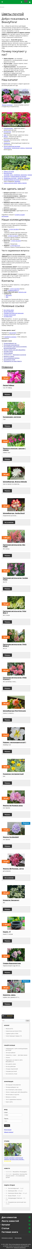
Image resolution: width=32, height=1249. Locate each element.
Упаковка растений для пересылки (14, 313)
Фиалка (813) (9, 1028)
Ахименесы (7, 143)
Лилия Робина (8, 385)
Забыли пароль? (8, 1132)
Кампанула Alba (12, 1191)
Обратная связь (18, 1238)
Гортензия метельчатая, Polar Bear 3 (14, 612)
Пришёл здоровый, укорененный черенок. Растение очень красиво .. (14, 1158)
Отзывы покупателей (10, 315)
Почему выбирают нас (12, 1087)
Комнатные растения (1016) (13, 1031)
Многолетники (8, 173)
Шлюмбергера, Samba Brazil (14, 513)
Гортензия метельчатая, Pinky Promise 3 (15, 678)
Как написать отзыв (11, 1074)
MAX (7, 297)
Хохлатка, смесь (9, 995)
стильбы (7, 175)
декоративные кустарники (18, 176)
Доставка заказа (22, 1055)
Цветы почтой (13, 14)
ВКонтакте (9, 295)
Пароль (6, 1118)
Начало (2, 7)
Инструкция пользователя (13, 1085)
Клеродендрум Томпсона (15, 1198)
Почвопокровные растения (11, 179)
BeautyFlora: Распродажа (20, 1171)
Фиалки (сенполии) (7, 105)
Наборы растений (9, 171)
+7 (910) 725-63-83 (16, 240)
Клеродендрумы (8, 128)
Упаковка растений (11, 1071)
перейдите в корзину (10, 337)
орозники (24, 175)
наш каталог (12, 333)
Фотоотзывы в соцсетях (12, 1094)
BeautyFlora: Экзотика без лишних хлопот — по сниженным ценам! (16, 1175)
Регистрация (7, 1129)
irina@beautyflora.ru (13, 290)
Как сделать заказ (9, 310)
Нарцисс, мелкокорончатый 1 (14, 742)
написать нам (22, 292)
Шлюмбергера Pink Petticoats (14, 711)
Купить (8, 394)
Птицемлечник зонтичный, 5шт (17, 1202)
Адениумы (7, 140)
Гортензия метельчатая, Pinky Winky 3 (15, 645)
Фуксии (6, 136)
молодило (17, 181)
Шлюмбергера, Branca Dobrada (15, 482)
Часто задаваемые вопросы (13, 1099)
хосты (11, 175)
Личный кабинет (10, 1052)
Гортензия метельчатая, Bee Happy (14, 545)
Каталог (6, 1224)
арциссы (20, 178)
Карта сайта (9, 1102)
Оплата (8, 1057)
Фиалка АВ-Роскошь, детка (13, 869)
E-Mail (6, 1112)
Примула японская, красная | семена (14, 449)
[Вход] (30, 2)
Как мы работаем (8, 311)
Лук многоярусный (13, 1188)
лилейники (17, 175)
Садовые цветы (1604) (12, 1033)
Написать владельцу (20, 1247)
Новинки (7, 367)
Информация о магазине (7, 1238)
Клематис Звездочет (11, 900)
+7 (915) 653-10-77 (15, 245)
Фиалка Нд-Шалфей (11, 837)
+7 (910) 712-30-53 (13, 236)
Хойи (5, 135)
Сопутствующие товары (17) (14, 1036)
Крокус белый (12, 1195)
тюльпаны (27, 178)
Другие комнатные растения (12, 146)
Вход (7, 1125)
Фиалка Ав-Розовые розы (13, 805)
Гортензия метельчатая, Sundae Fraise (15, 579)
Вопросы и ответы (11, 1097)
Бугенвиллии (7, 131)
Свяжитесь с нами (11, 1055)
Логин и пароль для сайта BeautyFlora (16, 1092)
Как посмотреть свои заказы (14, 1089)
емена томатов (22, 183)
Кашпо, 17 (7, 932)
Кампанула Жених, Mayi (14, 1193)
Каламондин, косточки (12, 417)
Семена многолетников (10, 183)
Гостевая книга (8, 316)
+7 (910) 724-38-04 (14, 229)
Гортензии (7, 176)
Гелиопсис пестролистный (13, 774)
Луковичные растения (10, 178)
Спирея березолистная (12, 963)
